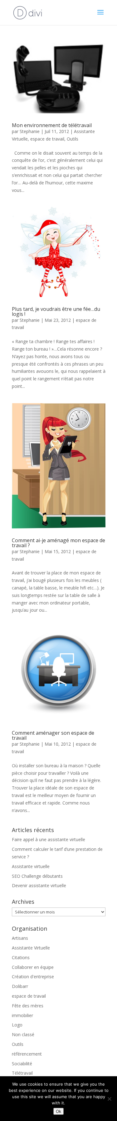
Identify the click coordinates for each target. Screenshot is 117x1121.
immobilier (22, 1015)
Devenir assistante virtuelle (39, 885)
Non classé (23, 1034)
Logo (17, 1025)
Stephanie (30, 131)
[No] (109, 1099)
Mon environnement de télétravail (52, 125)
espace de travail (47, 139)
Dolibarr (20, 986)
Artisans (20, 938)
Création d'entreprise (33, 977)
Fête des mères (27, 1006)
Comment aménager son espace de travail (53, 735)
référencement (27, 1054)
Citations (21, 957)
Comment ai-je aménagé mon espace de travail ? (58, 543)
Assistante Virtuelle (31, 948)
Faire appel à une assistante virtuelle (48, 839)
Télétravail (22, 1073)
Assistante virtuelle (31, 866)
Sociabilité (22, 1064)
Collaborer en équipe (33, 967)
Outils (72, 139)
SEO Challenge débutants (37, 876)
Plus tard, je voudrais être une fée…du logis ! (56, 311)
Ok (58, 1111)
